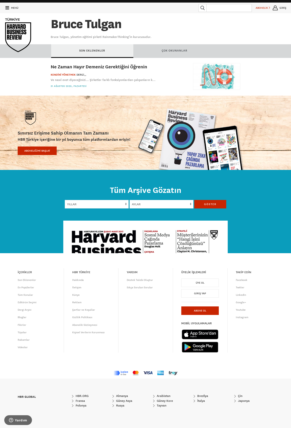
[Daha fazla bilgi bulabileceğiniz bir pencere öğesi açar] (18, 420)
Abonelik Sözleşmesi (84, 325)
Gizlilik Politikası (82, 317)
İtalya (200, 401)
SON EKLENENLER (92, 50)
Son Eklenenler (27, 280)
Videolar (23, 347)
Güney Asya (123, 401)
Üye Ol (200, 282)
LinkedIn (241, 295)
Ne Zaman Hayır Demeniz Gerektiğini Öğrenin (99, 66)
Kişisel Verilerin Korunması (88, 332)
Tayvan (161, 405)
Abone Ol (200, 310)
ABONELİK (262, 8)
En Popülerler (26, 287)
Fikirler (22, 325)
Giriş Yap (200, 293)
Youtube (241, 310)
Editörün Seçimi (27, 302)
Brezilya (202, 396)
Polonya (80, 405)
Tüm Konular (25, 295)
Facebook (241, 280)
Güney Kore (164, 401)
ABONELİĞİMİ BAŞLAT (37, 150)
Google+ (241, 302)
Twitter (240, 287)
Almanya (121, 396)
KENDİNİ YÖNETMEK (63, 74)
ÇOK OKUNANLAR (174, 50)
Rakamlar (24, 340)
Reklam (77, 302)
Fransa (80, 401)
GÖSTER (210, 204)
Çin (239, 396)
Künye (76, 295)
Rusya (119, 405)
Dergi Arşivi (24, 310)
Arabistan (163, 396)
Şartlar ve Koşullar (83, 310)
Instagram (242, 317)
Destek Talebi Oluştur (140, 280)
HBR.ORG (82, 396)
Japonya (243, 401)
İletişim (76, 287)
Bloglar (22, 317)
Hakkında (78, 280)
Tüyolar (22, 332)
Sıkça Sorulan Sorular (140, 287)
